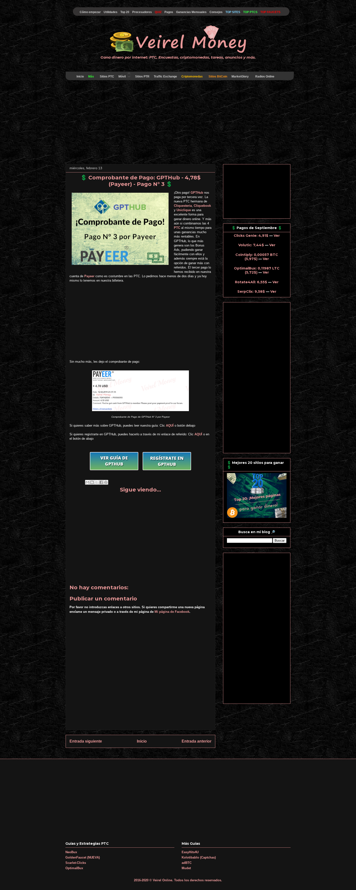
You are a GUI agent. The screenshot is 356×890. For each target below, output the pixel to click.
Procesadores (142, 12)
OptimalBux (74, 868)
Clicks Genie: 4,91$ (251, 235)
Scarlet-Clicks (75, 863)
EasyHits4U (190, 852)
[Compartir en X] (96, 482)
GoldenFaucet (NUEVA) (82, 857)
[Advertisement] (178, 123)
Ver (277, 235)
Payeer (89, 276)
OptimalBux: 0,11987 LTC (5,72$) (256, 270)
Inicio (80, 76)
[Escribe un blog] (92, 482)
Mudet (186, 868)
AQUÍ (170, 425)
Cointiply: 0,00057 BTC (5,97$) (256, 257)
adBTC (187, 863)
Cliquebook (202, 205)
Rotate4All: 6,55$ (251, 282)
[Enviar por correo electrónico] (87, 482)
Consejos (216, 12)
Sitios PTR (142, 76)
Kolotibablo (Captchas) (199, 857)
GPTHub (197, 192)
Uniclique (184, 210)
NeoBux (71, 852)
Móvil (122, 76)
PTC (177, 228)
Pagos (168, 12)
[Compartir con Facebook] (101, 482)
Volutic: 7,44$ (251, 245)
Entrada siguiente (86, 741)
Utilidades (110, 12)
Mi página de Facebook (172, 612)
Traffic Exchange (165, 76)
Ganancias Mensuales (191, 12)
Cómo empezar (90, 12)
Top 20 (124, 12)
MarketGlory (240, 76)
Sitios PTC (107, 76)
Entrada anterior (196, 741)
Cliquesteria (183, 205)
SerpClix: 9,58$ (251, 291)
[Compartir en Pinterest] (105, 482)
